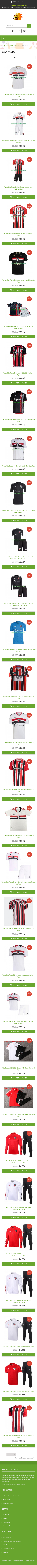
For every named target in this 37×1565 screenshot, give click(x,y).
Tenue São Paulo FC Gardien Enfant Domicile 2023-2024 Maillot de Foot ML (18, 604)
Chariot (25, 7)
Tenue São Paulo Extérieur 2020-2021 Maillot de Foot (18, 1436)
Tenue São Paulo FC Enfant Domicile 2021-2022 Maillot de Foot (18, 1022)
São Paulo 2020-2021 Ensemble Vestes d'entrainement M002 (18, 1301)
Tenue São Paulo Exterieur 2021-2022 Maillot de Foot (18, 929)
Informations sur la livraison (12, 1496)
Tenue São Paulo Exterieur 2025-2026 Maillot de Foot (18, 235)
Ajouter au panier (19, 104)
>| (14, 1454)
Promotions (6, 1522)
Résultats (6, 1545)
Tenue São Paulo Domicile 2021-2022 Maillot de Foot (18, 837)
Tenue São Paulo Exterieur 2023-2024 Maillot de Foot (18, 374)
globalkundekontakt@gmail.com (15, 1485)
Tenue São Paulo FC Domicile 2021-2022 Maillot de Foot (18, 976)
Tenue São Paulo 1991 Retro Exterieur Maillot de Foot (18, 697)
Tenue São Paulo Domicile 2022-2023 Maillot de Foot (18, 744)
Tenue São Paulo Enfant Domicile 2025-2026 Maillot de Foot (18, 142)
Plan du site (7, 1526)
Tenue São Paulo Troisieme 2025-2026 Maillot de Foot (18, 281)
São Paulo (25, 45)
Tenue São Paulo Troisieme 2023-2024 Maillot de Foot (18, 420)
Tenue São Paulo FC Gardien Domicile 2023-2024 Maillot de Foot (18, 511)
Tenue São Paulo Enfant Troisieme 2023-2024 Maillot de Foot (18, 327)
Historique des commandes (12, 1541)
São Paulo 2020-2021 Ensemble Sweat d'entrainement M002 (18, 1208)
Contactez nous (8, 1503)
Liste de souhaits (8, 1548)
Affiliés (5, 1518)
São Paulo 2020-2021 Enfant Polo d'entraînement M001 (18, 1069)
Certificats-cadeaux (9, 1515)
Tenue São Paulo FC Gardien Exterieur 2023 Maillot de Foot (18, 651)
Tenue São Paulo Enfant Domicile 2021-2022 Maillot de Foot (18, 883)
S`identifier (16, 2)
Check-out (32, 7)
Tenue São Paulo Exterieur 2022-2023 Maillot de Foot (18, 790)
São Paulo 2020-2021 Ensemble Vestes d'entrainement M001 (18, 1255)
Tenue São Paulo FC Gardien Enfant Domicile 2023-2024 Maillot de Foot (18, 558)
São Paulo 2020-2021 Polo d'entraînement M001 (18, 1347)
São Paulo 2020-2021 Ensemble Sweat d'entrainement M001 (18, 1162)
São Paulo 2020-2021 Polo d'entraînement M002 (18, 1391)
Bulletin (5, 1552)
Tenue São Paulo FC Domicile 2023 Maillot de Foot (18, 466)
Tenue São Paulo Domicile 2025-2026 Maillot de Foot (18, 95)
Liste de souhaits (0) (16, 7)
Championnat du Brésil (14, 45)
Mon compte (5, 7)
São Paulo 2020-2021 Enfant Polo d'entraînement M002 (18, 1115)
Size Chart (6, 1499)
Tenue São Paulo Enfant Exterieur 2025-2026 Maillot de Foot (18, 188)
